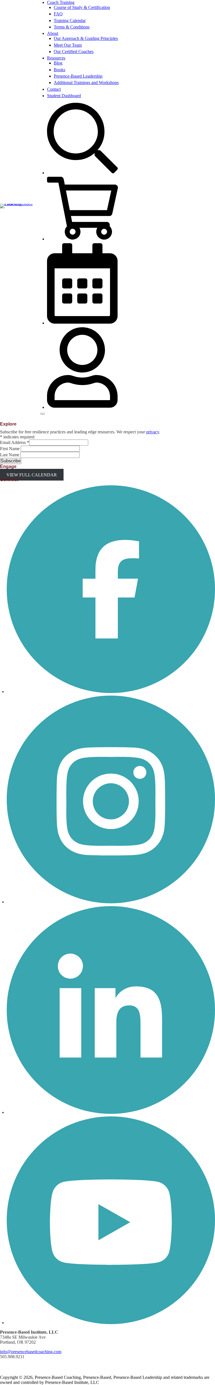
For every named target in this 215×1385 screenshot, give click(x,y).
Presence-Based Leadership (78, 76)
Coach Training (60, 2)
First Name (10, 448)
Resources (56, 58)
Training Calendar (70, 20)
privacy (152, 431)
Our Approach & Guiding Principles (86, 38)
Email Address (14, 442)
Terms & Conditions (72, 27)
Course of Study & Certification (82, 7)
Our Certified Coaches (74, 51)
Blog (58, 63)
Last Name (10, 454)
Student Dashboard (64, 95)
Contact (54, 89)
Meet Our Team (68, 45)
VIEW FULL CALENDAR (31, 474)
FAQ (58, 13)
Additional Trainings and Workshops (86, 82)
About (52, 33)
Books (59, 69)
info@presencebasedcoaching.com (30, 1351)
